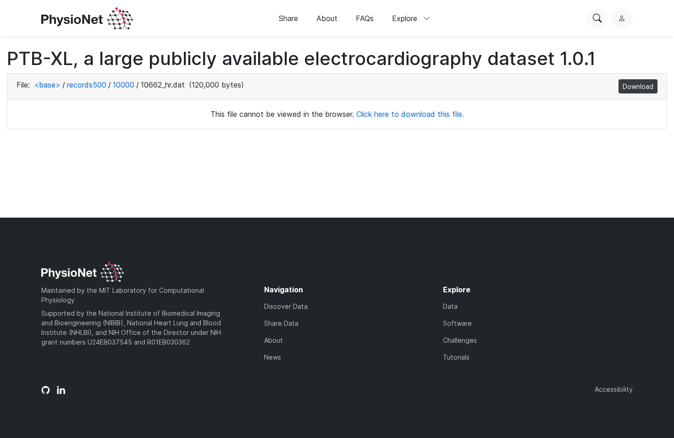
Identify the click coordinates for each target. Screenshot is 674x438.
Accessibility (614, 389)
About (326, 18)
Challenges (460, 340)
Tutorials (456, 357)
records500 (86, 84)
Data (450, 306)
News (272, 357)
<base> (47, 84)
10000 (123, 84)
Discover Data (286, 306)
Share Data (281, 323)
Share (288, 18)
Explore (406, 18)
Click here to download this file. (410, 114)
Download (638, 86)
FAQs (365, 18)
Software (457, 323)
